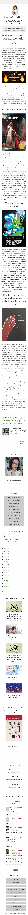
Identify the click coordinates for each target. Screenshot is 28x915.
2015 (5, 575)
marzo (7, 537)
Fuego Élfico (14, 784)
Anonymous (13, 820)
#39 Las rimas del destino (14, 772)
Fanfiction (13, 818)
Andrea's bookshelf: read (14, 802)
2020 (5, 562)
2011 (5, 586)
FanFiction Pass (13, 828)
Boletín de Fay (14, 770)
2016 (5, 573)
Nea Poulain (22, 913)
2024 (5, 551)
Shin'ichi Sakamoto (15, 843)
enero (7, 545)
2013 (5, 581)
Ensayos (3, 419)
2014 (5, 578)
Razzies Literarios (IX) (14, 40)
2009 (5, 592)
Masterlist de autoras (14, 497)
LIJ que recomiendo (14, 515)
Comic (16, 879)
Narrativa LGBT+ (14, 506)
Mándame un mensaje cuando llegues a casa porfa (13, 421)
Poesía (15, 423)
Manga (16, 896)
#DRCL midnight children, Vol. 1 (15, 839)
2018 (5, 567)
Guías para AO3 (14, 524)
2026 (5, 534)
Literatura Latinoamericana (16, 889)
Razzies (19, 423)
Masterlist (16, 903)
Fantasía (9, 419)
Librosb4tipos (18, 485)
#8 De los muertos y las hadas (14, 787)
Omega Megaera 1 (13, 851)
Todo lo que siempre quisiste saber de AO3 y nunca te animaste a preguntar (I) (14, 658)
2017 (5, 570)
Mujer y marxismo (14, 503)
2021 (5, 559)
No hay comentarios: (8, 416)
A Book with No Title (12, 808)
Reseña (16, 910)
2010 (5, 589)
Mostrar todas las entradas (18, 30)
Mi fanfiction (14, 521)
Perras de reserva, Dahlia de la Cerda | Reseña (14, 712)
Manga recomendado (14, 512)
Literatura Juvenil (6, 420)
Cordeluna (11, 417)
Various (16, 830)
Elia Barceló (18, 417)
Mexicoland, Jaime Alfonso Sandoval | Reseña (14, 697)
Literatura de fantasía (19, 419)
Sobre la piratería (14, 518)
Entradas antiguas (20, 442)
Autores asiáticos (14, 509)
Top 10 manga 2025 (10, 542)
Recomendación (16, 906)
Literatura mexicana (16, 893)
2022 (5, 556)
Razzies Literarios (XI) (11, 539)
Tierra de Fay (14, 776)
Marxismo (16, 899)
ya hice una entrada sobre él (16, 249)
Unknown (16, 811)
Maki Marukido (16, 853)
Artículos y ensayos (14, 500)
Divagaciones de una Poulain (10, 913)
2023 (5, 554)
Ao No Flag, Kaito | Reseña (14, 678)
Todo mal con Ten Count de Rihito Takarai (14, 638)
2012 (5, 583)
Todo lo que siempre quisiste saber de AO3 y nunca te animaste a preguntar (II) (14, 617)
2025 (5, 548)
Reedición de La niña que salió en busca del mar (14, 779)
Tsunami (3, 425)
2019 (5, 564)
